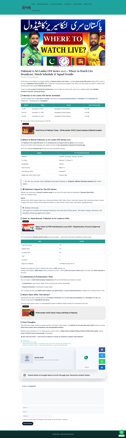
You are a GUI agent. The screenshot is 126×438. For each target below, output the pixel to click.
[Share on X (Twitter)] (102, 355)
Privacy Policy (36, 10)
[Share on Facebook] (102, 349)
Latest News (67, 4)
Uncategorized (25, 340)
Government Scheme (56, 4)
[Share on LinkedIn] (102, 367)
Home (33, 4)
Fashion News (88, 4)
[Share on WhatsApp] (102, 361)
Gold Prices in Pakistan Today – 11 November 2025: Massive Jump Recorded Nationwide (44, 345)
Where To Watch (33, 342)
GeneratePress (69, 434)
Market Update (77, 4)
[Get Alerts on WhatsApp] (121, 432)
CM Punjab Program (42, 4)
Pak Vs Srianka (25, 342)
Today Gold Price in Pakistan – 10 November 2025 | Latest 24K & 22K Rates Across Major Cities (46, 343)
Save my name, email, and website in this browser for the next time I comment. (46, 419)
